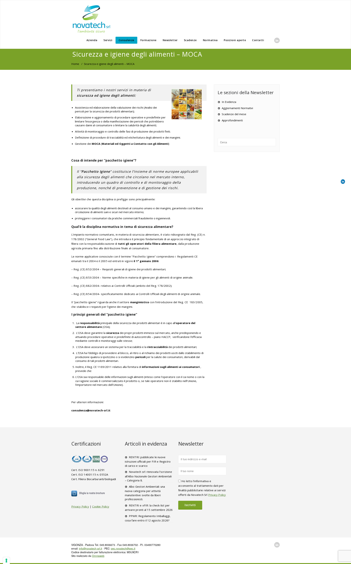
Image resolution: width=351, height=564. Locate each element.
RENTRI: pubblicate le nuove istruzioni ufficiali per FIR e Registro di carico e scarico (148, 461)
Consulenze (126, 40)
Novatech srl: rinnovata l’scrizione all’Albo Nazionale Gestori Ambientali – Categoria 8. (148, 476)
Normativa (210, 40)
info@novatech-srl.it (90, 548)
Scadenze (190, 40)
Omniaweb (98, 556)
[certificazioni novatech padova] (90, 459)
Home (75, 64)
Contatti (258, 40)
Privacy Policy (80, 506)
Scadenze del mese (234, 114)
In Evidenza (229, 102)
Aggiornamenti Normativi (237, 108)
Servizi (107, 40)
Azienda (91, 40)
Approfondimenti (232, 120)
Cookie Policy (100, 506)
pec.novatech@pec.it (123, 548)
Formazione (148, 40)
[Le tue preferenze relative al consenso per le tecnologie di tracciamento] (6, 560)
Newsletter (170, 40)
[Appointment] (91, 19)
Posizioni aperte (235, 40)
